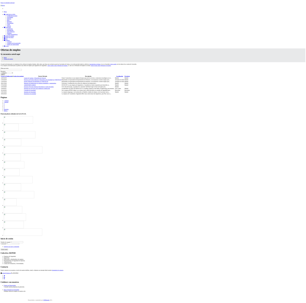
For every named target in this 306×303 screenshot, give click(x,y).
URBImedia (46, 300)
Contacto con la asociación (13, 43)
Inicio (5, 57)
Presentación (10, 30)
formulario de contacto (57, 270)
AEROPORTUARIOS (30, 85)
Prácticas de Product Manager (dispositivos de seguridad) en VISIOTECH (42, 79)
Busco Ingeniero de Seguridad (11, 289)
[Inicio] (3, 5)
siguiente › (6, 109)
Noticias (9, 18)
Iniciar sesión (4, 249)
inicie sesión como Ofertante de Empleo (57, 65)
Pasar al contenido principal (8, 2)
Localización (119, 76)
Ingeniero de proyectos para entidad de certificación (37, 88)
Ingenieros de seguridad (30, 93)
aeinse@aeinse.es (6, 273)
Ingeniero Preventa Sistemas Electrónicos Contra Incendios (39, 86)
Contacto (7, 40)
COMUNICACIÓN (10, 14)
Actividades (10, 17)
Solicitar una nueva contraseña (11, 246)
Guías (8, 24)
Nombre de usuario (6, 242)
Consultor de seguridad (30, 90)
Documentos (10, 23)
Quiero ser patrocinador (13, 44)
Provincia (3, 71)
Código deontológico (12, 34)
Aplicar (2, 74)
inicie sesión (113, 64)
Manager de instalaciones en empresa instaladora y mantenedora (40, 83)
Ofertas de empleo (9, 36)
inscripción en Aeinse (95, 64)
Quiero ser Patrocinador (10, 285)
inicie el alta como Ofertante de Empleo (101, 65)
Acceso (7, 46)
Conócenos (8, 27)
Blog (8, 20)
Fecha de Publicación (6, 76)
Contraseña (4, 243)
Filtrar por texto (4, 68)
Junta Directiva (11, 31)
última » (6, 110)
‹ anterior (6, 102)
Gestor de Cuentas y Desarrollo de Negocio (35, 78)
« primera (6, 100)
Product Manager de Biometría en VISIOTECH (36, 81)
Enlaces (9, 26)
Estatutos (9, 33)
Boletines (9, 21)
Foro (6, 38)
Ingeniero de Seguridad (30, 92)
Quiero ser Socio (9, 37)
